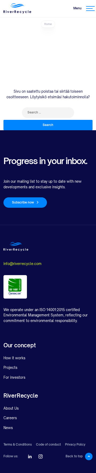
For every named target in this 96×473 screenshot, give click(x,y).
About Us (11, 408)
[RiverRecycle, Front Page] (17, 8)
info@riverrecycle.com (22, 264)
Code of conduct (48, 444)
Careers (10, 418)
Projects (10, 367)
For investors (14, 377)
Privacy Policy (75, 444)
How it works (14, 358)
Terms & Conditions (17, 444)
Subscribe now (23, 202)
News (8, 428)
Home (48, 24)
